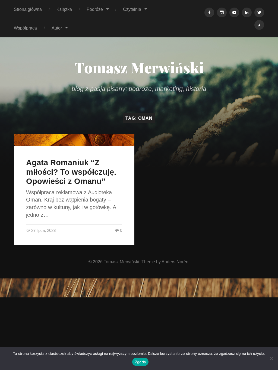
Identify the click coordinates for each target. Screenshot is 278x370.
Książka (64, 9)
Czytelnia (132, 9)
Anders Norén (175, 261)
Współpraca (25, 27)
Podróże (95, 9)
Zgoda (140, 362)
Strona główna (28, 9)
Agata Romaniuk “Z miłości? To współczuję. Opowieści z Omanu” (71, 172)
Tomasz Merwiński (139, 67)
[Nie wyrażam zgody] (271, 358)
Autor (57, 27)
